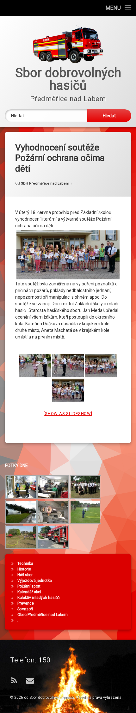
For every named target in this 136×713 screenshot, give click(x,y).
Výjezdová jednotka (34, 580)
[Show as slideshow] (68, 413)
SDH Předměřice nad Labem (45, 183)
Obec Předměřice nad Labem (42, 614)
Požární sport (28, 586)
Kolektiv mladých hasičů (38, 597)
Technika (25, 563)
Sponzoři (25, 609)
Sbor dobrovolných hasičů (51, 697)
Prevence (25, 603)
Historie (24, 569)
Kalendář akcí (29, 592)
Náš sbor (25, 575)
